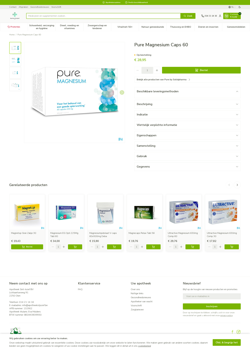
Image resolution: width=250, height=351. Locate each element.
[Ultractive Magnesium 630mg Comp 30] (223, 212)
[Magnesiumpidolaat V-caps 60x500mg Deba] (105, 212)
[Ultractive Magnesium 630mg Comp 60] (184, 212)
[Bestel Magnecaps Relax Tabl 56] (153, 246)
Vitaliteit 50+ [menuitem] (128, 27)
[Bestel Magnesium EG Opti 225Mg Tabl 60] (75, 246)
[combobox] (103, 16)
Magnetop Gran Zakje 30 (23, 233)
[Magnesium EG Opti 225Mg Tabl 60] (66, 212)
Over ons (135, 289)
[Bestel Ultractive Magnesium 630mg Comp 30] (232, 246)
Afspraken (23, 7)
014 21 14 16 (26, 302)
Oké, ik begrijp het (227, 342)
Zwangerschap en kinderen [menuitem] (99, 27)
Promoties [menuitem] (15, 26)
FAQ (80, 289)
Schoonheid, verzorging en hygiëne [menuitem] (42, 27)
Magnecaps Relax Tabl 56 (142, 233)
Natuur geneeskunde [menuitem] (154, 27)
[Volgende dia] (237, 184)
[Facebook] (232, 332)
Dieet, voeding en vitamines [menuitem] (71, 27)
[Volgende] (122, 92)
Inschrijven (211, 306)
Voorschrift (56, 7)
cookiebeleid (144, 346)
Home (12, 34)
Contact (12, 7)
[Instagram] (238, 332)
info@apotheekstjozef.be (35, 305)
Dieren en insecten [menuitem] (210, 27)
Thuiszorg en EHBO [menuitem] (182, 27)
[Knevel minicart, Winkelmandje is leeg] (226, 16)
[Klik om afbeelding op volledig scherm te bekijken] (74, 92)
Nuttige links (137, 293)
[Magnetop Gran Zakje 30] (27, 212)
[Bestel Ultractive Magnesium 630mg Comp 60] (192, 246)
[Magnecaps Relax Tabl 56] (144, 212)
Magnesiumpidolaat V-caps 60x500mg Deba (103, 234)
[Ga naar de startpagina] (14, 16)
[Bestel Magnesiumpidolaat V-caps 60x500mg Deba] (114, 246)
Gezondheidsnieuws (39, 7)
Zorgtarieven (137, 309)
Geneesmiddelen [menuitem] (238, 27)
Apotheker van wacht (141, 301)
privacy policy (226, 315)
